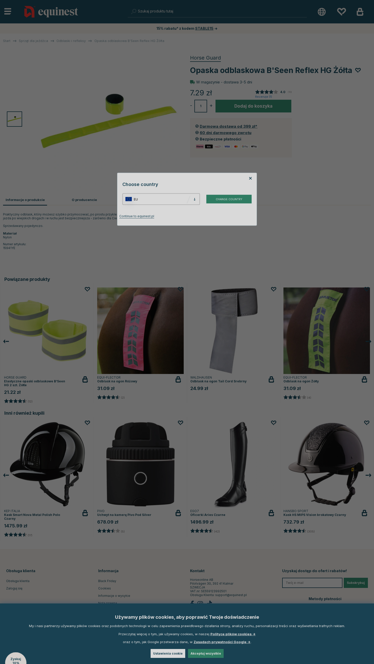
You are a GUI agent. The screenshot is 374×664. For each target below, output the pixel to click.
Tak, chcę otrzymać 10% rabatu (250, 348)
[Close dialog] (310, 273)
